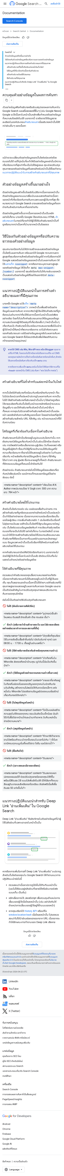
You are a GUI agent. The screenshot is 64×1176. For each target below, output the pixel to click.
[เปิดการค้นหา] (46, 4)
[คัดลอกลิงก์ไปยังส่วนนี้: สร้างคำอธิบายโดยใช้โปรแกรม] (42, 502)
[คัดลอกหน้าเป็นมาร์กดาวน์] (6, 100)
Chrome (6, 1129)
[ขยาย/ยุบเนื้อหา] (14, 52)
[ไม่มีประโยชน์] (28, 37)
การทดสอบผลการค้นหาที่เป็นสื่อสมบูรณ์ (19, 1094)
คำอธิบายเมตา (32, 122)
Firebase (6, 1134)
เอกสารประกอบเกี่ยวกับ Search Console (20, 1071)
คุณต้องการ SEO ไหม (11, 1056)
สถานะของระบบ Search (12, 1066)
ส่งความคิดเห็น (12, 44)
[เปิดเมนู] (5, 3)
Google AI (7, 1144)
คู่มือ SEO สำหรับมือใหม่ (12, 1061)
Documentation (13, 13)
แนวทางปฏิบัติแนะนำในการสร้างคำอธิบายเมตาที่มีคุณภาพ (30, 172)
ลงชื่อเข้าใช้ (55, 3)
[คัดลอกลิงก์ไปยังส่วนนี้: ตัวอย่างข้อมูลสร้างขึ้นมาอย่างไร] (53, 184)
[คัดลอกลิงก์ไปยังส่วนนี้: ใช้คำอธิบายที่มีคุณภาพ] (34, 569)
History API (30, 911)
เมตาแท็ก (16, 264)
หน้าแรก (5, 31)
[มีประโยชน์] (23, 37)
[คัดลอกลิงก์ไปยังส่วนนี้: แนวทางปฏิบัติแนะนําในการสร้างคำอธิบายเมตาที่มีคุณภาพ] (41, 296)
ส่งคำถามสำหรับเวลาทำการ (14, 1033)
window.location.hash (20, 914)
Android (6, 1124)
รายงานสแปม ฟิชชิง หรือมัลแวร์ (16, 1038)
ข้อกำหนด (6, 1161)
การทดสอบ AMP (9, 1104)
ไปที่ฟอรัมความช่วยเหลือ (12, 1028)
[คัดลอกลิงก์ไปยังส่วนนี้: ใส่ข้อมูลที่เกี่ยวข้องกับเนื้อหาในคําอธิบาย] (55, 431)
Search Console (14, 20)
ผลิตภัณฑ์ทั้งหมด (9, 1149)
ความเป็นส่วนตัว (20, 1161)
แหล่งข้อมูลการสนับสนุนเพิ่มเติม (16, 1042)
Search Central (35, 4)
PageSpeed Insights (12, 1099)
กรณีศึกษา (6, 1076)
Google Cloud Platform (13, 1139)
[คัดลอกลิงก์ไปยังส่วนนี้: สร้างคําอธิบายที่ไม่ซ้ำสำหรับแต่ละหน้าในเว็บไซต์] (5, 386)
